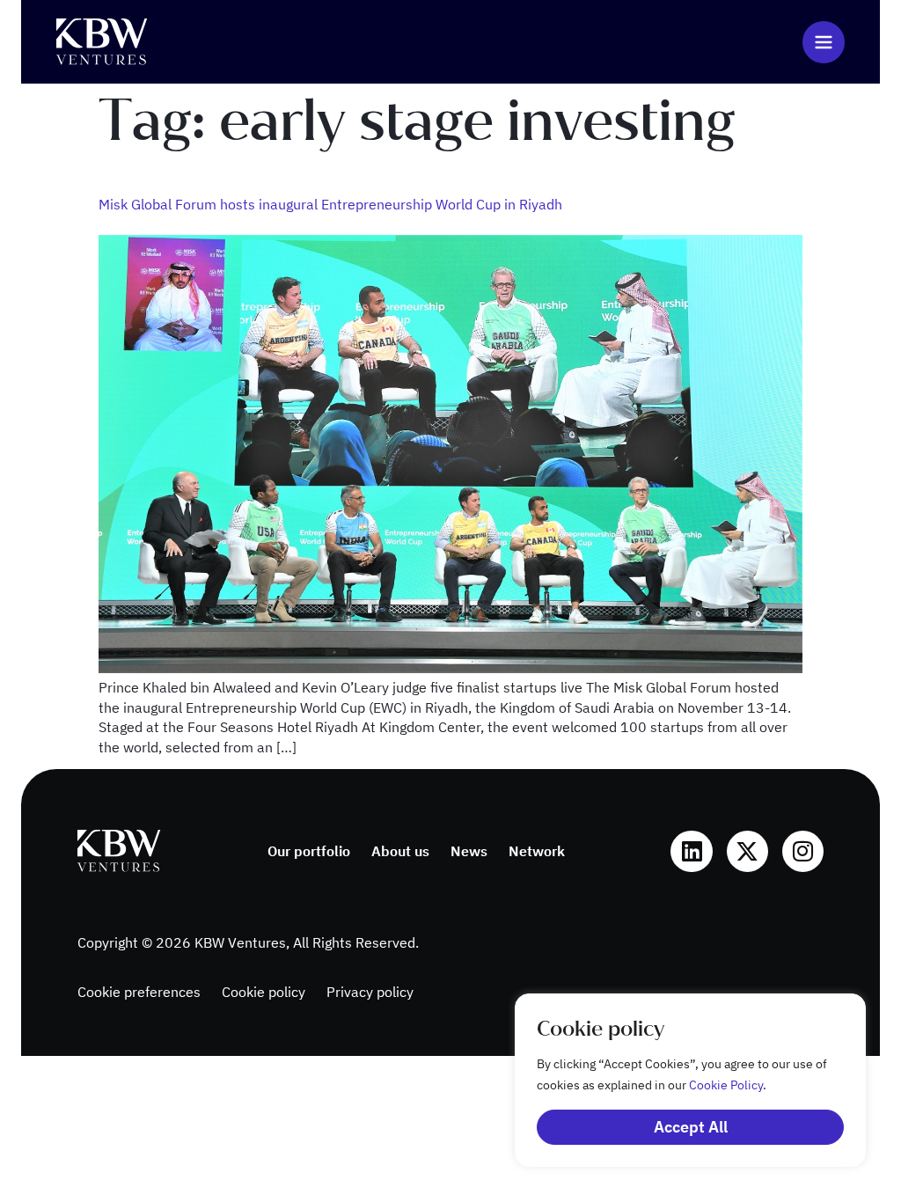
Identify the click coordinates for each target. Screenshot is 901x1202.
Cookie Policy (726, 1085)
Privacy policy (370, 991)
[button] (823, 42)
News (468, 851)
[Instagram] (803, 851)
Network (537, 851)
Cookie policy (263, 991)
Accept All (691, 1127)
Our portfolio (308, 851)
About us (400, 851)
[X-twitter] (747, 851)
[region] (672, 1080)
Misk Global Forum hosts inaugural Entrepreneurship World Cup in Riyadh (330, 204)
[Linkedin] (691, 851)
